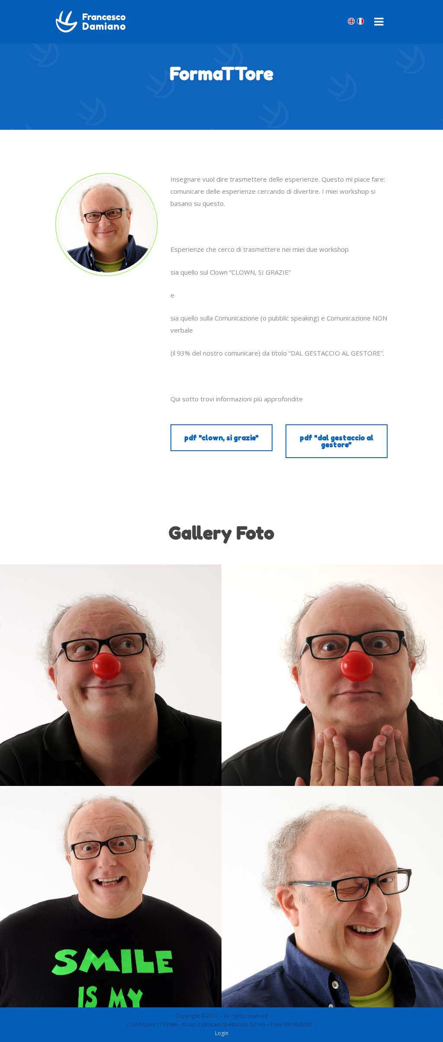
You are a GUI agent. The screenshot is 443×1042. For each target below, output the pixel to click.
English (351, 21)
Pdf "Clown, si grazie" (221, 437)
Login (221, 1033)
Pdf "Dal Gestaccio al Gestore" (336, 441)
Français (360, 21)
